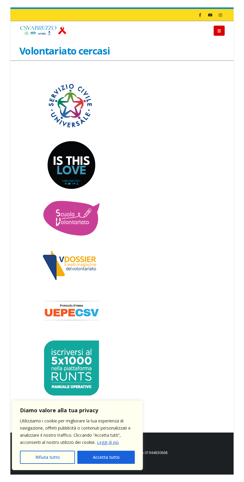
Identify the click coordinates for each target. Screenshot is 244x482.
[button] (219, 31)
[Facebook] (200, 15)
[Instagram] (220, 15)
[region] (77, 435)
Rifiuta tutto (47, 457)
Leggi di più (108, 442)
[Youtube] (210, 15)
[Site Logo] (43, 30)
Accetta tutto (106, 457)
